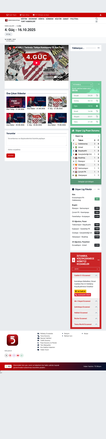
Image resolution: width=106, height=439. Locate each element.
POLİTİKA (74, 19)
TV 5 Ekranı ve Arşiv (42, 15)
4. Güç (19, 26)
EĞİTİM (24, 19)
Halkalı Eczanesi (81, 313)
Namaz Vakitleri (45, 338)
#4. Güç (8, 34)
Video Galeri (9, 26)
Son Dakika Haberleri (47, 347)
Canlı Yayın (12, 15)
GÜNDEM (49, 19)
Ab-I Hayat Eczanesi (82, 301)
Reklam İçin (68, 336)
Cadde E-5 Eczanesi (82, 275)
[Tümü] (99, 48)
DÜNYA (41, 19)
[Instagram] (14, 355)
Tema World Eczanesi (83, 324)
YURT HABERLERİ (28, 21)
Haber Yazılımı (88, 366)
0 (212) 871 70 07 (84, 295)
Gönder (11, 155)
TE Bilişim (97, 366)
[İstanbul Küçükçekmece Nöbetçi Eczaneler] (99, 260)
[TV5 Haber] (12, 20)
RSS (9, 366)
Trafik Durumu (45, 340)
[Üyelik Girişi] (99, 15)
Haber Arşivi (44, 350)
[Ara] (97, 19)
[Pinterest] (10, 355)
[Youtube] (18, 355)
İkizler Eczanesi (80, 318)
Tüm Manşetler (45, 345)
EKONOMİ (33, 19)
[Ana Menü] (97, 21)
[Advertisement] (85, 66)
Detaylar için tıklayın (86, 182)
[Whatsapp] (21, 355)
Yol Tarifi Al (81, 291)
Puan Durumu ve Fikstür (48, 343)
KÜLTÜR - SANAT (62, 19)
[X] (6, 355)
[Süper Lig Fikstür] (99, 189)
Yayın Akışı (25, 15)
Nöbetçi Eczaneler (46, 334)
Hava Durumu (45, 336)
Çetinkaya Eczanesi (82, 307)
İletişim (66, 334)
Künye (86, 334)
